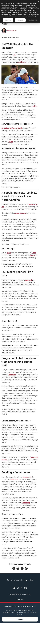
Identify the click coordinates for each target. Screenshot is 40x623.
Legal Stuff (20, 599)
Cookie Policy (31, 16)
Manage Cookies (32, 20)
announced (27, 477)
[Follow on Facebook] (22, 568)
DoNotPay (12, 375)
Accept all (8, 20)
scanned (28, 280)
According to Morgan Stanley (12, 128)
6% (14, 54)
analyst (34, 106)
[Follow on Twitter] (17, 568)
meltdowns (21, 62)
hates (9, 253)
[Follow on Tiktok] (13, 568)
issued (10, 142)
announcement (20, 213)
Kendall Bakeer (11, 31)
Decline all (20, 20)
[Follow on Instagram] (26, 568)
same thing (26, 503)
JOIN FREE (20, 619)
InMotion (14, 479)
